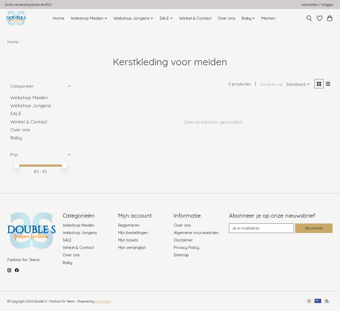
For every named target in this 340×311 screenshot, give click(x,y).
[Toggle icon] (309, 18)
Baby (16, 137)
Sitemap (181, 254)
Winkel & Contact (195, 18)
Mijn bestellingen (133, 232)
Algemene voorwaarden (196, 232)
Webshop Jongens (30, 105)
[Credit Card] (326, 301)
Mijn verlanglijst (132, 247)
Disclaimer (183, 240)
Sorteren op (271, 84)
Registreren (128, 225)
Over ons (226, 18)
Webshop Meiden (29, 97)
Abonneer (314, 228)
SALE (15, 113)
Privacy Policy (186, 247)
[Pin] (317, 301)
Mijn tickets (128, 240)
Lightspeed (103, 301)
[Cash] (309, 301)
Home (58, 18)
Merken (268, 18)
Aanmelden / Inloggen (317, 5)
